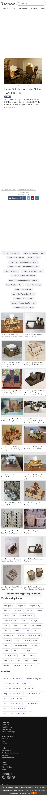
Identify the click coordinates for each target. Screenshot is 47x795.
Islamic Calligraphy (35, 678)
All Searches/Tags (8, 732)
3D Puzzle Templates (8, 190)
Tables (32, 655)
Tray (26, 660)
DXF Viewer (6, 755)
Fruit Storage (34, 635)
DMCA (4, 769)
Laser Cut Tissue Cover (23, 298)
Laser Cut (5, 8)
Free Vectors (6, 729)
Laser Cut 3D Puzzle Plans (26, 190)
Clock (6, 630)
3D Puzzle (34, 8)
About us (5, 739)
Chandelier (37, 625)
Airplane (21, 605)
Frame (21, 635)
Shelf (6, 650)
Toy (18, 660)
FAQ (3, 741)
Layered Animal (30, 640)
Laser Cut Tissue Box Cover (23, 294)
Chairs (24, 625)
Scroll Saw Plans (32, 703)
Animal (7, 610)
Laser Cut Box (33, 257)
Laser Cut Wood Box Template (23, 303)
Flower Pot (8, 635)
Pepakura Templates (13, 693)
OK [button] (34, 793)
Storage (26, 650)
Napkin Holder (21, 645)
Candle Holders (10, 620)
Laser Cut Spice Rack (14, 285)
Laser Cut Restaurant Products (23, 276)
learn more (26, 793)
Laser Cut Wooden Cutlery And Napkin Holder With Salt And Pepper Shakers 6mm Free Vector (34, 421)
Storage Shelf (10, 655)
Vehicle (17, 665)
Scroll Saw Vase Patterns (14, 713)
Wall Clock (29, 665)
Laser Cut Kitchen (11, 271)
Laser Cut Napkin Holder (32, 271)
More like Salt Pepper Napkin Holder (23, 593)
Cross (26, 630)
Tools (13, 8)
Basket (29, 610)
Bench (39, 610)
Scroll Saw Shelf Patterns (15, 708)
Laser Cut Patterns (12, 688)
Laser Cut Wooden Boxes (23, 307)
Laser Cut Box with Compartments (23, 262)
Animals (18, 610)
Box (14, 615)
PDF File (8, 96)
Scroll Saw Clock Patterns (15, 698)
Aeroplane (8, 605)
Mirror (7, 645)
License (4, 765)
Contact (5, 743)
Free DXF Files (7, 727)
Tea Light (8, 660)
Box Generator (7, 751)
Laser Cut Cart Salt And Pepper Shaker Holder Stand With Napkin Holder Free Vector (11, 449)
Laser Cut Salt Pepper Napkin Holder (23, 280)
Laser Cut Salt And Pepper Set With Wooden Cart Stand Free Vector (33, 477)
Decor (36, 630)
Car (23, 620)
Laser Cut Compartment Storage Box (23, 266)
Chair (15, 625)
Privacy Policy (7, 767)
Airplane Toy (35, 605)
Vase (35, 660)
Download (16, 198)
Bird (6, 615)
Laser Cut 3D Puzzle (16, 257)
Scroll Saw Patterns (12, 703)
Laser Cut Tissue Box (23, 289)
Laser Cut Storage (34, 285)
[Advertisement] (23, 34)
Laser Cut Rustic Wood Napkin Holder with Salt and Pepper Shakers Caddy (10, 365)
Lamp (16, 640)
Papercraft (29, 688)
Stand (15, 650)
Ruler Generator (8, 758)
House (7, 640)
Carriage (33, 620)
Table (23, 655)
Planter (35, 645)
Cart (6, 625)
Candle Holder (26, 615)
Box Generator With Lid (10, 753)
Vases (6, 665)
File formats (23, 8)
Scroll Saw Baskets (35, 693)
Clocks (16, 630)
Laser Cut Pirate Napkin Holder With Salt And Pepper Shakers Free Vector (12, 393)
